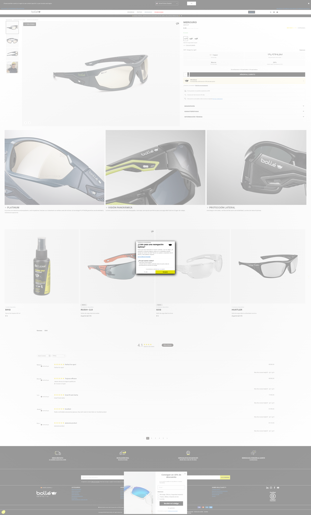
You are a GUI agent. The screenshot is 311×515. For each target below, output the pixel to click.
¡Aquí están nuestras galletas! (145, 262)
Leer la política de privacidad (144, 256)
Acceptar (165, 272)
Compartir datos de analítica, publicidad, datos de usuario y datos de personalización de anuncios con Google (154, 264)
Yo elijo (146, 272)
